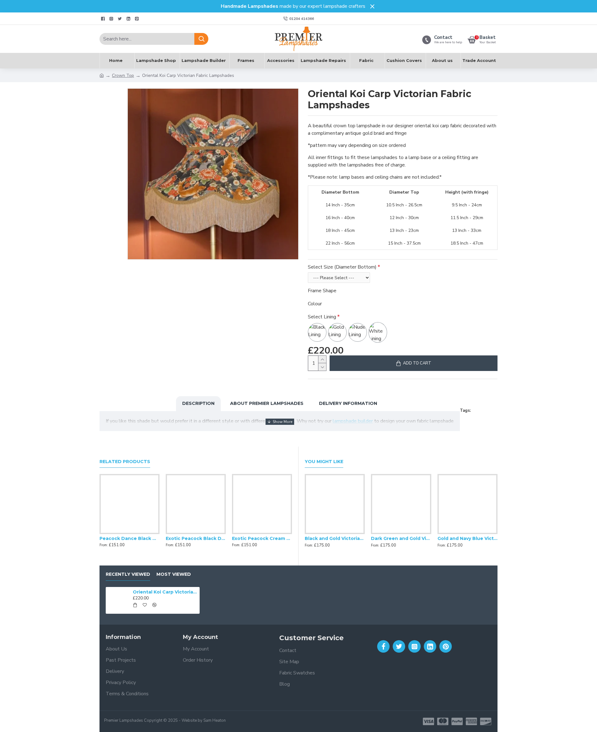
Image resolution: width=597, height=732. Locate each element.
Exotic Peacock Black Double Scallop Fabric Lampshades (196, 538)
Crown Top (123, 75)
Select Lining (322, 316)
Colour (315, 303)
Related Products (125, 461)
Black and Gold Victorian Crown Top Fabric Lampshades (335, 538)
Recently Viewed (128, 574)
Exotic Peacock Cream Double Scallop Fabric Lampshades (262, 538)
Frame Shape (322, 290)
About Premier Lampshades (266, 403)
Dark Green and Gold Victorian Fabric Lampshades (401, 538)
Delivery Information (348, 403)
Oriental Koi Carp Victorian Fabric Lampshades (165, 592)
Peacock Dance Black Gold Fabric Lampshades (130, 538)
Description (198, 403)
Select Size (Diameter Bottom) (342, 267)
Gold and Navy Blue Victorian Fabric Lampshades (467, 538)
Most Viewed (173, 574)
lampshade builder (353, 421)
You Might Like (324, 461)
